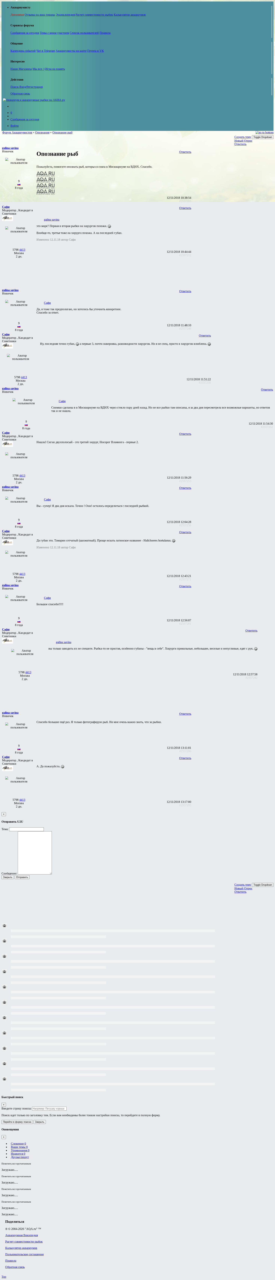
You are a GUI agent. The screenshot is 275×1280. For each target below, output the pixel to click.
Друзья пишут (20, 1157)
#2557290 (185, 751)
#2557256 (185, 525)
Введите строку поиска (16, 1108)
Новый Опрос (243, 140)
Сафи (47, 302)
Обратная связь (20, 93)
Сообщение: (9, 873)
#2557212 (185, 255)
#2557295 (185, 805)
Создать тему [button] (242, 137)
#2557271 (185, 579)
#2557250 (205, 382)
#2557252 (267, 427)
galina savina (51, 219)
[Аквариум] (34, 100)
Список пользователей (84, 32)
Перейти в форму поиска (17, 1122)
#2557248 (185, 328)
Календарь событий (23, 50)
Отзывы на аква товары (40, 14)
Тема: (4, 829)
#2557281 (185, 623)
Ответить (240, 144)
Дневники (17, 14)
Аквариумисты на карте (71, 50)
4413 (22, 249)
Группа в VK (95, 50)
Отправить (22, 877)
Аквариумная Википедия (21, 1235)
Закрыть (7, 877)
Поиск (14, 86)
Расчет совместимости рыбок (94, 14)
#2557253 (185, 481)
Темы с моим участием (54, 32)
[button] (10, 148)
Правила (105, 32)
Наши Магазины (21, 68)
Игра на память (55, 68)
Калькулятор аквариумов (130, 14)
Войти (14, 125)
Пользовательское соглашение (24, 1254)
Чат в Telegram (45, 50)
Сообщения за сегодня (24, 32)
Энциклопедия (65, 14)
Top (3, 1276)
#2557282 (251, 677)
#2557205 (185, 201)
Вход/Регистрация (31, 86)
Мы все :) (39, 68)
